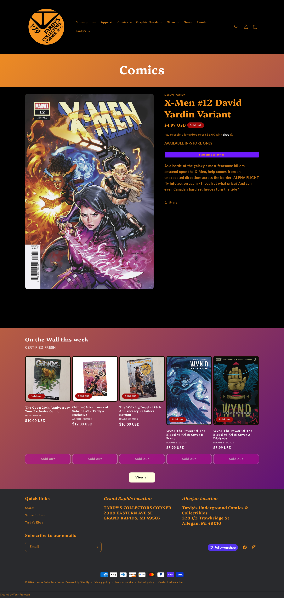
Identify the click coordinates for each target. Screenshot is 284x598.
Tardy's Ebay (34, 522)
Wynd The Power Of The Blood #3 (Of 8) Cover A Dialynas (233, 434)
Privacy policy (102, 582)
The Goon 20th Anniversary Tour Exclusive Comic (47, 409)
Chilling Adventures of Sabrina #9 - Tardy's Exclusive (90, 411)
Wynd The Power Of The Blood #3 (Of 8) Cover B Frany (186, 434)
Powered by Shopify (77, 582)
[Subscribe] (96, 547)
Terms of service (124, 582)
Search (30, 508)
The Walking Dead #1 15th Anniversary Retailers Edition (140, 411)
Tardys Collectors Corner (50, 582)
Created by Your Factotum (15, 594)
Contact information (170, 582)
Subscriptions (35, 515)
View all (142, 477)
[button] (124, 22)
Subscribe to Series (211, 154)
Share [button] (173, 202)
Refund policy (146, 582)
